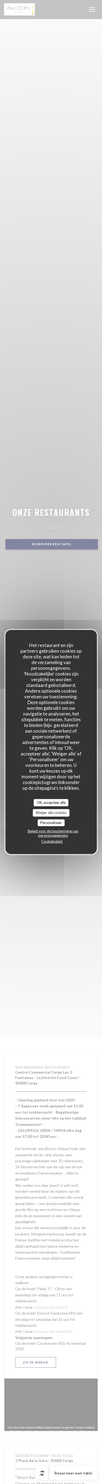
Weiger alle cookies (51, 812)
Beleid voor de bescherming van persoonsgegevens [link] (53, 833)
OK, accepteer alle (51, 802)
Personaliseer (51, 822)
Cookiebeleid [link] (52, 841)
